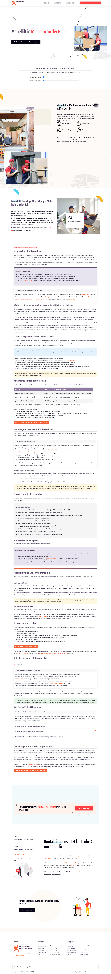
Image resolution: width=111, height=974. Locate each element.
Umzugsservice (57, 3)
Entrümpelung (19, 681)
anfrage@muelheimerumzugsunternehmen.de (32, 452)
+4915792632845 (71, 361)
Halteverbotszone (28, 280)
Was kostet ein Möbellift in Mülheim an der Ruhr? (30, 712)
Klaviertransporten (51, 558)
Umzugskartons (20, 679)
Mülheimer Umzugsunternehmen (20, 247)
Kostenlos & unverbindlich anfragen (26, 42)
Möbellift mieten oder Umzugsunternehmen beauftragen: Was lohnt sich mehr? (39, 737)
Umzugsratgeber (70, 3)
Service (29, 343)
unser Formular (76, 872)
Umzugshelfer (43, 616)
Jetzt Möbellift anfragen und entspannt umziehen (30, 770)
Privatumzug (86, 294)
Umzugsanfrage (33, 764)
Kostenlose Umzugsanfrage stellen (26, 646)
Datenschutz (87, 972)
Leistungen (46, 3)
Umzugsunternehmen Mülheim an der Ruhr (21, 972)
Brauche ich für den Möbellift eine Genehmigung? (30, 726)
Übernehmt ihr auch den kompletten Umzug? (29, 731)
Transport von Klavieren (56, 683)
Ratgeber (76, 972)
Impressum (82, 972)
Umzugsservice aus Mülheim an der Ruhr (64, 863)
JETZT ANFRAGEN (27, 910)
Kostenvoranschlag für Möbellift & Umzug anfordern (31, 422)
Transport (48, 297)
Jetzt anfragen (84, 808)
